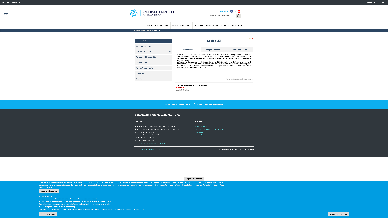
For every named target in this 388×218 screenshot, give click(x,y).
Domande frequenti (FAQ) (179, 104)
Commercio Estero (145, 30)
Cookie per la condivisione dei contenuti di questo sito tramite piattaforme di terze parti (77, 201)
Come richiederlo (240, 49)
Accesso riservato (201, 126)
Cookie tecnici (46, 196)
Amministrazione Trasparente (181, 25)
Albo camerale (198, 25)
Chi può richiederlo (213, 49)
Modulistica (225, 25)
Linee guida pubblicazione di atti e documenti (210, 129)
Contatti (166, 25)
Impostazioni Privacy (194, 178)
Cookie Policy (138, 149)
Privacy (159, 149)
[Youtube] (239, 11)
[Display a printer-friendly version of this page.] (250, 38)
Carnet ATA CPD (141, 62)
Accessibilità (199, 132)
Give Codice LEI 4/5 (182, 87)
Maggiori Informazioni (49, 191)
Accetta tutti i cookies (338, 214)
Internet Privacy (149, 149)
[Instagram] (235, 11)
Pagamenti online (236, 25)
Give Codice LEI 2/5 (178, 87)
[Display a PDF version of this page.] (252, 38)
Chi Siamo (149, 25)
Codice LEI (140, 73)
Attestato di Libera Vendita (146, 57)
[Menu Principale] (6, 13)
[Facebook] (231, 11)
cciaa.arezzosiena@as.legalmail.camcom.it (154, 143)
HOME (136, 30)
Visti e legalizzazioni (143, 51)
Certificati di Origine (143, 46)
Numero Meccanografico (145, 68)
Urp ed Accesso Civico (212, 25)
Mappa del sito (200, 135)
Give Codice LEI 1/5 (176, 87)
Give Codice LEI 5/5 (183, 87)
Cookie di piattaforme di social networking (58, 206)
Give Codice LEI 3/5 (180, 87)
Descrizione (188, 49)
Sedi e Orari (158, 25)
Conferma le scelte (48, 214)
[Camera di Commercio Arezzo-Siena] (152, 13)
